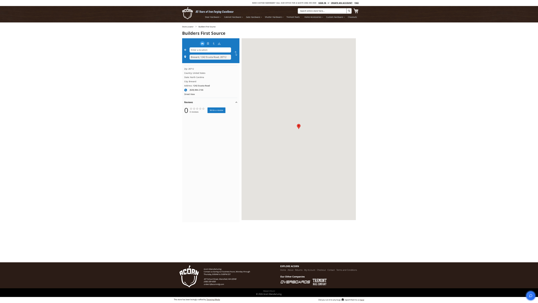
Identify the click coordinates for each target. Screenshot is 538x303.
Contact (331, 269)
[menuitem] (212, 17)
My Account (309, 269)
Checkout (321, 269)
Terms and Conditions (346, 269)
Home (283, 269)
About (290, 269)
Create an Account (342, 3)
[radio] (202, 43)
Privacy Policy (269, 291)
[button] (210, 102)
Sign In (322, 3)
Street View (189, 94)
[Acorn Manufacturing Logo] (187, 13)
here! (362, 300)
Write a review (216, 110)
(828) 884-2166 (196, 90)
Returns (298, 269)
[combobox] (325, 11)
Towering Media (213, 300)
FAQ (357, 3)
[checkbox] (236, 53)
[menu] (281, 17)
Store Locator (188, 26)
